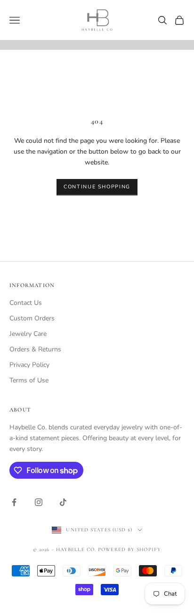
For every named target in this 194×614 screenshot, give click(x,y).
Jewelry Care (28, 333)
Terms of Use (28, 380)
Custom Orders (32, 318)
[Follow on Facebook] (14, 502)
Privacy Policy (29, 364)
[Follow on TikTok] (63, 502)
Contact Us (25, 302)
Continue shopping (97, 186)
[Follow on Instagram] (38, 502)
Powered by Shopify (129, 549)
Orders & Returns (35, 349)
